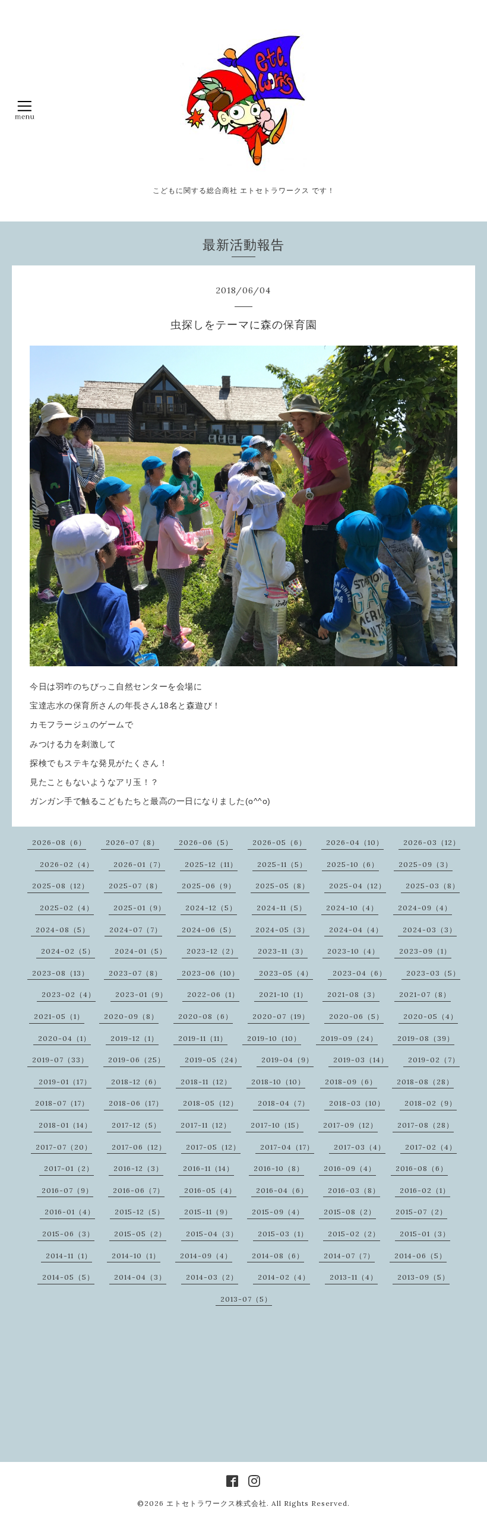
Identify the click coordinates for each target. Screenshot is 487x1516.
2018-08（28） (425, 1081)
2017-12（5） (136, 1125)
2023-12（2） (212, 951)
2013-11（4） (354, 1277)
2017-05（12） (213, 1146)
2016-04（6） (282, 1190)
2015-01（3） (425, 1233)
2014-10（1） (136, 1255)
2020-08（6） (205, 1016)
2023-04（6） (360, 973)
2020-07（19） (280, 1016)
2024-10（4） (352, 907)
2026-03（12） (431, 842)
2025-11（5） (282, 864)
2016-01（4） (70, 1211)
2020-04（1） (64, 1038)
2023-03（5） (433, 973)
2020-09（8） (131, 1016)
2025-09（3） (426, 864)
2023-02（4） (69, 994)
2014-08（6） (278, 1255)
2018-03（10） (357, 1103)
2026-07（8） (132, 842)
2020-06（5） (356, 1016)
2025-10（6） (353, 864)
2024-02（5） (68, 951)
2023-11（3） (283, 951)
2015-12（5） (140, 1211)
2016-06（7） (139, 1190)
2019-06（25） (136, 1059)
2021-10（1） (283, 994)
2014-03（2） (212, 1277)
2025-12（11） (211, 864)
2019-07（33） (60, 1059)
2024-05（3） (282, 929)
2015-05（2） (140, 1233)
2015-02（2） (354, 1233)
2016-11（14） (208, 1168)
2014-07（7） (349, 1255)
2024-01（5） (141, 951)
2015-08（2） (350, 1211)
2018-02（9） (430, 1103)
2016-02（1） (425, 1190)
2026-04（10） (355, 842)
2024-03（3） (430, 929)
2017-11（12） (206, 1125)
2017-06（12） (139, 1146)
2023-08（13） (60, 973)
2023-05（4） (286, 973)
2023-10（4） (353, 951)
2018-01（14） (65, 1125)
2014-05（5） (68, 1277)
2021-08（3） (353, 994)
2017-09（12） (350, 1125)
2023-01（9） (141, 994)
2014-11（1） (69, 1255)
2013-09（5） (423, 1277)
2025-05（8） (282, 885)
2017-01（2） (69, 1168)
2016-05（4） (210, 1190)
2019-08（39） (425, 1038)
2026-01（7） (139, 864)
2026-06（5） (206, 842)
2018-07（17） (62, 1103)
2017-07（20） (64, 1146)
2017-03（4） (359, 1146)
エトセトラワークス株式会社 (216, 1503)
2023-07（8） (135, 973)
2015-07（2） (421, 1211)
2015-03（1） (283, 1233)
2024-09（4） (425, 907)
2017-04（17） (287, 1146)
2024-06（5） (209, 929)
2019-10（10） (274, 1038)
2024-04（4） (356, 929)
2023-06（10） (210, 973)
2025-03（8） (433, 885)
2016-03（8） (354, 1190)
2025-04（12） (357, 885)
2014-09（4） (206, 1255)
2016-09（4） (350, 1168)
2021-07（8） (425, 994)
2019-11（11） (202, 1038)
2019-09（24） (349, 1038)
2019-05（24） (213, 1059)
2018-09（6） (351, 1081)
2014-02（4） (284, 1277)
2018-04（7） (283, 1103)
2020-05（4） (430, 1016)
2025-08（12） (60, 885)
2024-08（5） (63, 929)
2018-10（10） (278, 1081)
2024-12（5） (211, 907)
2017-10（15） (277, 1125)
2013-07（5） (246, 1299)
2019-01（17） (65, 1081)
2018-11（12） (206, 1081)
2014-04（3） (140, 1277)
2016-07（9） (67, 1190)
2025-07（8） (135, 885)
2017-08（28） (425, 1125)
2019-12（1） (134, 1038)
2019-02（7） (434, 1059)
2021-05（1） (59, 1016)
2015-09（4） (278, 1211)
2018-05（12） (210, 1103)
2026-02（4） (67, 864)
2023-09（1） (425, 951)
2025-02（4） (67, 907)
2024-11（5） (281, 907)
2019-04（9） (287, 1059)
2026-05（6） (279, 842)
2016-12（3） (138, 1168)
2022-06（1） (213, 994)
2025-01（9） (139, 907)
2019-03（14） (360, 1059)
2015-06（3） (68, 1233)
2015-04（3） (212, 1233)
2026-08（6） (59, 842)
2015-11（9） (208, 1211)
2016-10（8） (279, 1168)
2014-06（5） (420, 1255)
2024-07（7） (135, 929)
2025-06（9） (209, 885)
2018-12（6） (136, 1081)
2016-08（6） (422, 1168)
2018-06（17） (136, 1103)
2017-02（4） (431, 1146)
